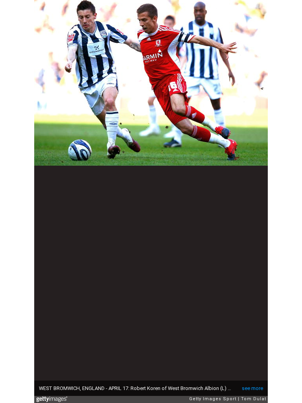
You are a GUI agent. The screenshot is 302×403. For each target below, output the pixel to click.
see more (252, 388)
